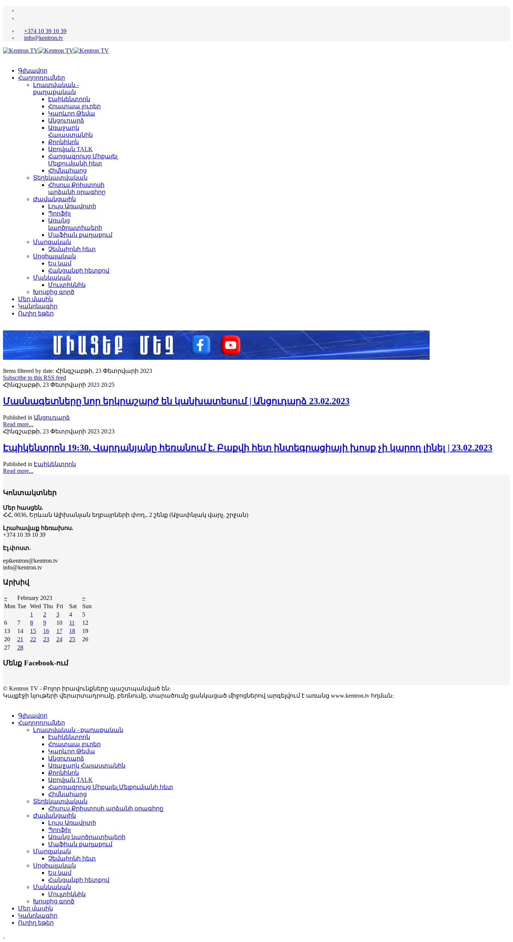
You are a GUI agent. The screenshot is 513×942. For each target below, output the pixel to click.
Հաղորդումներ (41, 77)
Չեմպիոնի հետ (72, 249)
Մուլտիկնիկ (67, 285)
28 (20, 647)
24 (59, 639)
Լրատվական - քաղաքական (78, 730)
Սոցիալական (54, 256)
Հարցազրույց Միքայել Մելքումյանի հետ (110, 787)
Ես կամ (59, 263)
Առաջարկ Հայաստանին (86, 765)
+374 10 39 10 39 (45, 31)
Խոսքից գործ (53, 292)
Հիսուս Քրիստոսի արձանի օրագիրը (105, 808)
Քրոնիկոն (63, 142)
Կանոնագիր (37, 306)
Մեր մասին (35, 299)
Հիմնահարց (67, 170)
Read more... (18, 424)
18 (72, 631)
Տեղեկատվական (60, 177)
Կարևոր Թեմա (71, 113)
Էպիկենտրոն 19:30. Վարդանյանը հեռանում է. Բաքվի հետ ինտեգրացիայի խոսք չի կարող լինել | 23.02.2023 (247, 448)
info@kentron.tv (43, 38)
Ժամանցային (54, 199)
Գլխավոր (32, 70)
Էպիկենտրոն (69, 99)
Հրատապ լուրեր (74, 106)
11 (72, 622)
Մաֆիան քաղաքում (80, 235)
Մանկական (52, 277)
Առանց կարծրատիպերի (86, 837)
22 (33, 639)
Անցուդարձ (66, 120)
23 (46, 639)
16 (46, 631)
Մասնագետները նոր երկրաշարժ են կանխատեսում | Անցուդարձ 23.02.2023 (176, 401)
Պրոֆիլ (59, 213)
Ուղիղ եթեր (36, 313)
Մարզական (52, 242)
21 (20, 639)
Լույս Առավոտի (72, 206)
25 (72, 639)
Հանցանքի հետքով (78, 270)
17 (59, 631)
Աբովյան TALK (70, 149)
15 (33, 631)
